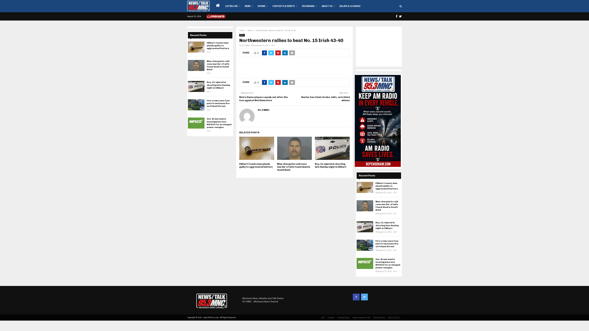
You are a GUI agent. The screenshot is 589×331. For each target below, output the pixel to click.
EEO (323, 318)
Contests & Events (283, 6)
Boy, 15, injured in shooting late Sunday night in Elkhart (330, 165)
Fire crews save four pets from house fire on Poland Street (218, 103)
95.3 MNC (246, 45)
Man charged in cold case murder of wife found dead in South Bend (293, 167)
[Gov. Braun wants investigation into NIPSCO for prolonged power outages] (196, 123)
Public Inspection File (361, 318)
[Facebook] (356, 297)
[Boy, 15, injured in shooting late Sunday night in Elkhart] (196, 86)
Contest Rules (343, 318)
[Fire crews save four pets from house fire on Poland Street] (196, 104)
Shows (261, 6)
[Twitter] (364, 297)
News (248, 6)
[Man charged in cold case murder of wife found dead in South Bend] (196, 65)
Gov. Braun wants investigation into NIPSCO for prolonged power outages (219, 123)
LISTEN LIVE (231, 6)
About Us (327, 6)
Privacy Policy (379, 318)
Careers (331, 318)
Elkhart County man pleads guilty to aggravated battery (256, 165)
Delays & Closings (349, 6)
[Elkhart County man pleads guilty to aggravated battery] (196, 47)
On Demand (308, 6)
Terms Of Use (393, 318)
